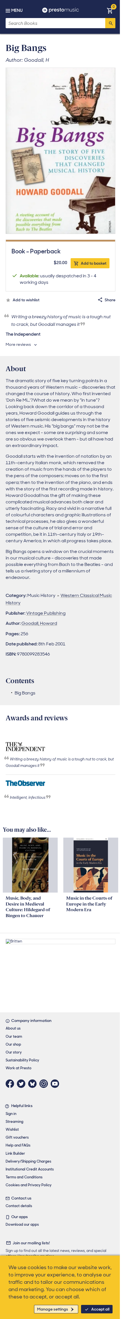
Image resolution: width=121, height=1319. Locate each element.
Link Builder (15, 1153)
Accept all (100, 1309)
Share (110, 299)
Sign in (11, 1113)
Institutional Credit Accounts (30, 1169)
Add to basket (93, 263)
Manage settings (52, 1309)
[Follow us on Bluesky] (33, 1083)
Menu (17, 10)
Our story (14, 1052)
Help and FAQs (18, 1145)
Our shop (13, 1044)
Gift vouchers (17, 1137)
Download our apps (22, 1224)
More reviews (18, 344)
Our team (14, 1036)
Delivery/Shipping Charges (28, 1161)
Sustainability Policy (22, 1060)
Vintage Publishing (46, 613)
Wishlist (12, 1129)
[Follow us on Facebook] (11, 1083)
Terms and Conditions (24, 1177)
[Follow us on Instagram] (45, 1083)
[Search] (110, 23)
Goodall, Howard (39, 623)
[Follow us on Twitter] (22, 1083)
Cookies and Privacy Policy (28, 1185)
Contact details (19, 1205)
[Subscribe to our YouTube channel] (56, 1083)
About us (13, 1028)
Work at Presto (19, 1068)
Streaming (14, 1121)
